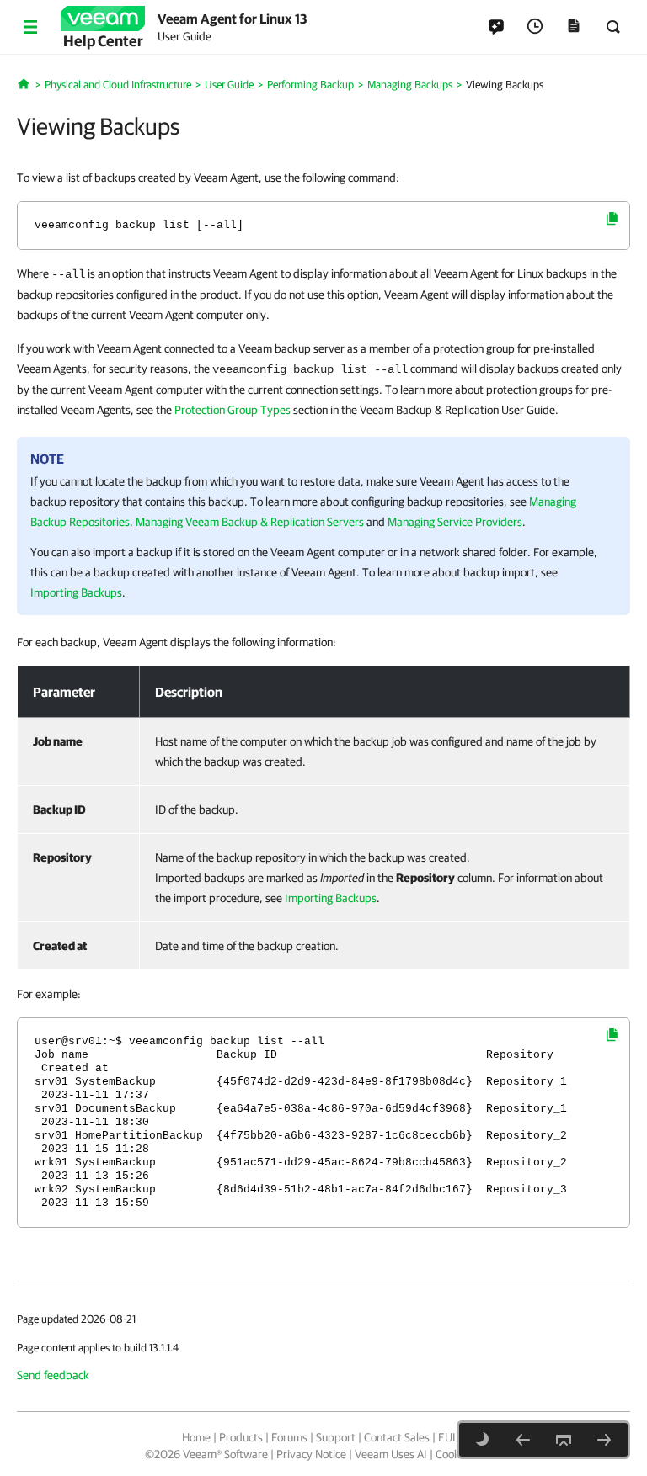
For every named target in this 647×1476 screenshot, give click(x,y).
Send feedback (53, 1375)
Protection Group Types (232, 410)
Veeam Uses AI (391, 1454)
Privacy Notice (311, 1454)
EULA (451, 1437)
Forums (289, 1437)
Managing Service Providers (455, 521)
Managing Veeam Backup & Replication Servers (250, 521)
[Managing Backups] (523, 1440)
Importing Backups (76, 592)
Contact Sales (397, 1437)
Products (241, 1437)
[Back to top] (563, 1440)
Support (336, 1437)
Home (196, 1437)
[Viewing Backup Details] (604, 1440)
